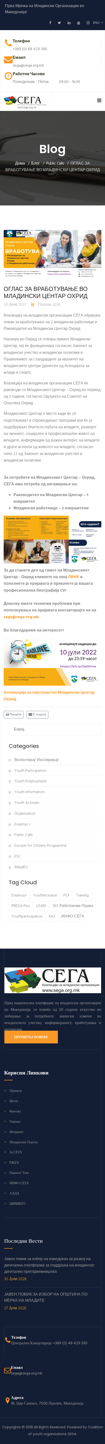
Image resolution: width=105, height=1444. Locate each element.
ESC (17, 856)
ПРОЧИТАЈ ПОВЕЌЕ (31, 1037)
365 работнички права (72, 906)
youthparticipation (26, 916)
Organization (24, 814)
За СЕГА (16, 1152)
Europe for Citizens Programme (40, 846)
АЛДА (14, 1193)
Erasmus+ (19, 895)
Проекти (16, 1090)
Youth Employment (30, 781)
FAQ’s (14, 1162)
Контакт (15, 1111)
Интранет (16, 1131)
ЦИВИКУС (18, 1203)
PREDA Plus (20, 906)
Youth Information (29, 792)
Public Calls (22, 835)
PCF (66, 895)
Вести (14, 1100)
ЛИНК (73, 577)
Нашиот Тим (19, 1172)
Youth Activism (26, 803)
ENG (97, 22)
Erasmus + (22, 824)
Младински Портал (24, 1142)
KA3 (52, 916)
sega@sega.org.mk (21, 617)
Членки (15, 1121)
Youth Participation (29, 771)
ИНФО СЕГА (72, 916)
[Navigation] (99, 101)
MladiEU (20, 867)
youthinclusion (45, 895)
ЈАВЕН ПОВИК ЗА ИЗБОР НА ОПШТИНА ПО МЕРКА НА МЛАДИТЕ (45, 1302)
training (82, 895)
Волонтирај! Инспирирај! (36, 760)
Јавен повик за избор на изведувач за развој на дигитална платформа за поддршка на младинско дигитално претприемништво (49, 1269)
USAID (41, 906)
